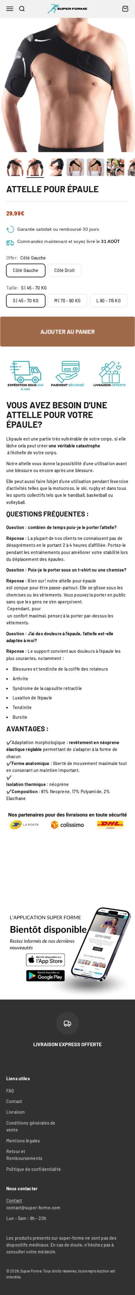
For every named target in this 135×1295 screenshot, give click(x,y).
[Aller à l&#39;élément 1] (15, 168)
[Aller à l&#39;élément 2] (35, 168)
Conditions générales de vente (30, 1126)
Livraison (15, 1112)
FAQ (10, 1090)
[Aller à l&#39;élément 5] (95, 168)
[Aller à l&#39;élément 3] (55, 168)
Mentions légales (23, 1140)
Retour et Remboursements (24, 1155)
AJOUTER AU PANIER (67, 331)
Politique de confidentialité (33, 1169)
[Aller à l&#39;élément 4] (75, 168)
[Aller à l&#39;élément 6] (115, 168)
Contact (14, 1101)
